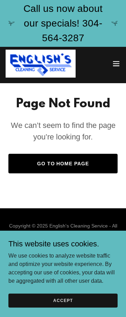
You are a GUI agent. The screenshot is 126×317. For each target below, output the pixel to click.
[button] (116, 64)
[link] (41, 64)
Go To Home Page (63, 163)
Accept (62, 300)
